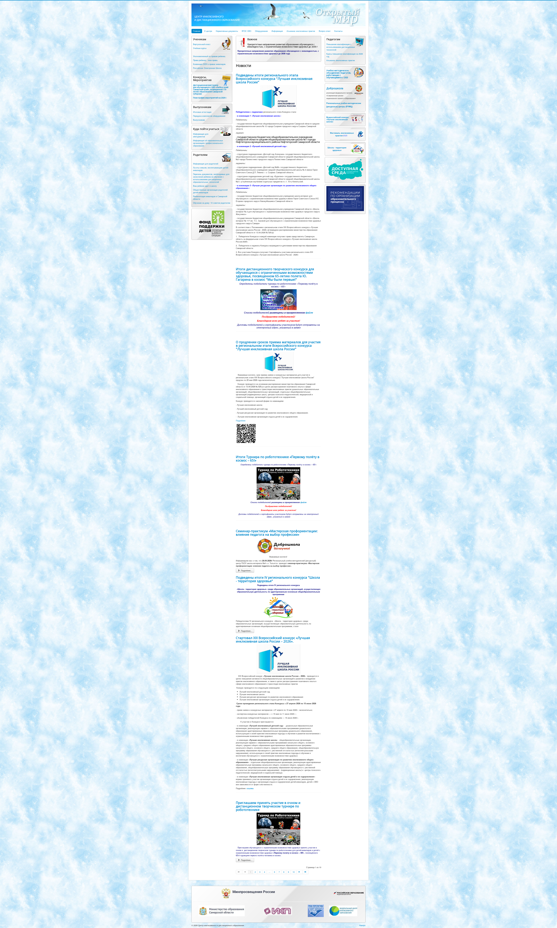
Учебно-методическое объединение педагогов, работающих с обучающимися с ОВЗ (338, 74)
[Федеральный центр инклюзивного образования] (343, 910)
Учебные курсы (199, 48)
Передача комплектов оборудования (209, 116)
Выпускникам (199, 119)
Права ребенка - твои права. (205, 60)
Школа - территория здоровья (337, 149)
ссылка (250, 788)
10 (294, 872)
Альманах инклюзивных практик (301, 31)
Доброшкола (334, 88)
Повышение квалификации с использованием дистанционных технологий (340, 47)
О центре (208, 31)
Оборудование (261, 31)
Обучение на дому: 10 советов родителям (211, 202)
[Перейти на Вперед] (299, 872)
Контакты (338, 31)
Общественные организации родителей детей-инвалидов (210, 191)
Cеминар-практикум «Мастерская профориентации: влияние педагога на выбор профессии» (277, 533)
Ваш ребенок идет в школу (205, 185)
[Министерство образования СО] (221, 910)
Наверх (362, 925)
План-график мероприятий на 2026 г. (210, 97)
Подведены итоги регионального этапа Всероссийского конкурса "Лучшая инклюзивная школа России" (274, 78)
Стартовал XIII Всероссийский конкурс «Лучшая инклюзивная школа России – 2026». (273, 639)
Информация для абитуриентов (200, 135)
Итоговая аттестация (202, 112)
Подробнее (240, 420)
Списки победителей (261, 502)
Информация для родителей (205, 163)
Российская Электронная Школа (207, 68)
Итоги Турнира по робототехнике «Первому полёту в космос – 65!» (277, 458)
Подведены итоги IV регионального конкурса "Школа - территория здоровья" (278, 579)
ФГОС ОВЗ (246, 31)
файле (309, 312)
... (269, 872)
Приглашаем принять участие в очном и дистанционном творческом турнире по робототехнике (268, 806)
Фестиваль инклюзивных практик (342, 134)
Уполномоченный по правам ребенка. (209, 56)
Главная (196, 31)
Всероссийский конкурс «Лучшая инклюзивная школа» (337, 119)
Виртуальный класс (201, 44)
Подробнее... (246, 570)
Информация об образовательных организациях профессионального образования (208, 143)
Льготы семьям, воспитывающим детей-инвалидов (211, 169)
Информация (277, 31)
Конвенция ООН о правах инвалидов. (209, 64)
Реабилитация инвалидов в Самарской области (210, 197)
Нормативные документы (227, 31)
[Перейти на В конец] (306, 872)
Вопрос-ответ (325, 31)
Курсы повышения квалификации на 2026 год (344, 55)
